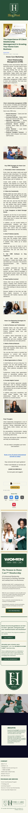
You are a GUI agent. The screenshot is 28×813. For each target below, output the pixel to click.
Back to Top (15, 487)
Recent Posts (6, 52)
